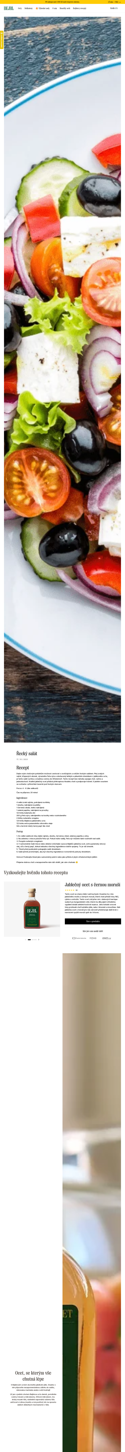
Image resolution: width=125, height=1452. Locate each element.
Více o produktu (93, 921)
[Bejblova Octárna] (9, 8)
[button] (114, 8)
